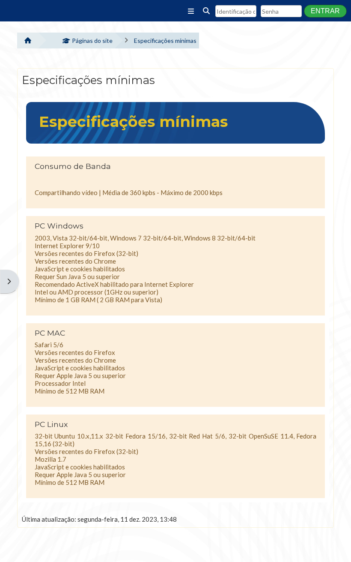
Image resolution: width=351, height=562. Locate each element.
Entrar (325, 11)
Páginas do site (92, 40)
